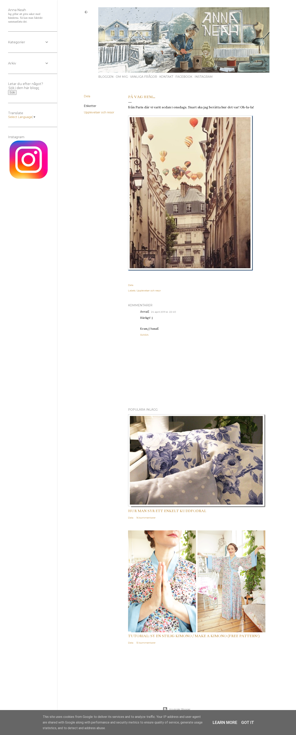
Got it (247, 722)
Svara (144, 334)
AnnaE (144, 312)
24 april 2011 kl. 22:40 (163, 311)
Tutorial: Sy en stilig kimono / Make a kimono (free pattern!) (194, 636)
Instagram (204, 77)
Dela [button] (87, 96)
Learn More (225, 722)
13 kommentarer (146, 642)
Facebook (183, 77)
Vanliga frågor (143, 77)
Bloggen (106, 77)
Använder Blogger (179, 709)
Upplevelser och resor (99, 112)
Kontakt (166, 77)
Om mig (122, 77)
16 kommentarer (146, 517)
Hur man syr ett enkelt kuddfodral (167, 511)
